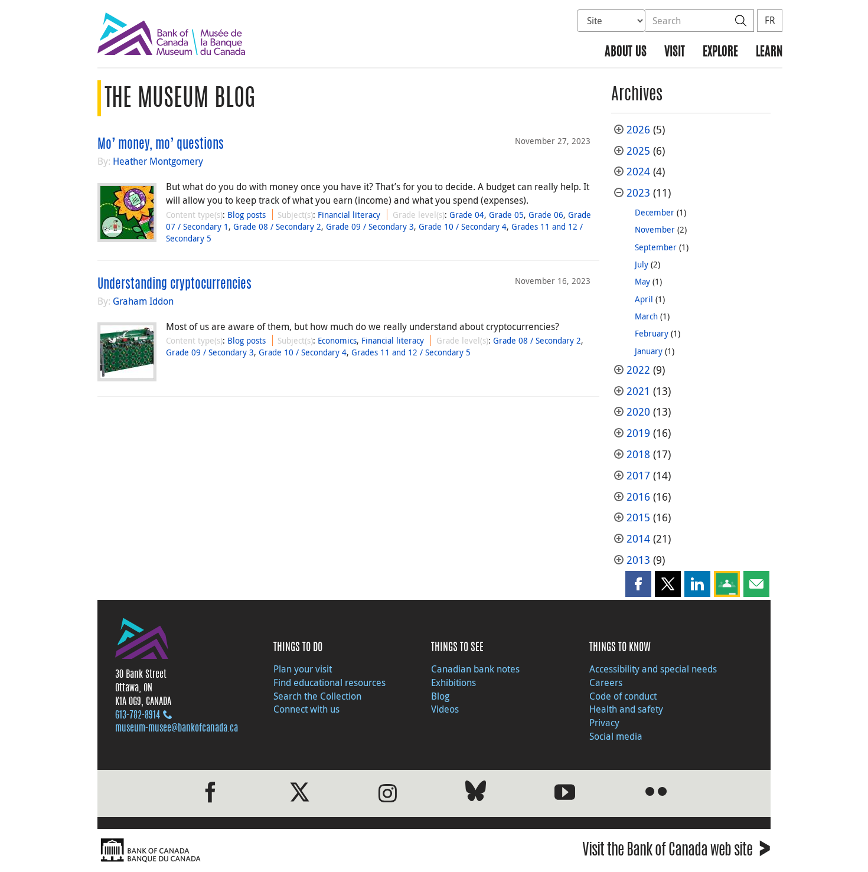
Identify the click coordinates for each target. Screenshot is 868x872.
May (642, 281)
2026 (638, 129)
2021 (638, 391)
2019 (638, 433)
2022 (638, 370)
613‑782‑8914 (137, 715)
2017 (638, 475)
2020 (638, 412)
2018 (638, 454)
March (646, 316)
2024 (638, 171)
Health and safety (626, 709)
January (649, 351)
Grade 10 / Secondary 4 (463, 226)
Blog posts (246, 214)
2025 (638, 151)
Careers (605, 682)
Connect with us (306, 709)
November (655, 229)
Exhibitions (453, 682)
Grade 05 (506, 214)
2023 (638, 193)
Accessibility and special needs (653, 668)
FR (770, 20)
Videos (445, 709)
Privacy (604, 722)
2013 (638, 560)
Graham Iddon (143, 301)
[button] (638, 584)
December (654, 212)
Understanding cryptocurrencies (174, 284)
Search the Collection (317, 696)
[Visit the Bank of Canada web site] (262, 850)
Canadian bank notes (475, 668)
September (656, 247)
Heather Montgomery (158, 161)
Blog (440, 696)
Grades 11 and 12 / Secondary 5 (411, 352)
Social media (615, 736)
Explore (720, 52)
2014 (638, 539)
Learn (769, 52)
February (651, 333)
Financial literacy (349, 214)
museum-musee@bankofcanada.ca (176, 728)
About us (626, 52)
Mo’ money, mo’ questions (160, 144)
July (641, 264)
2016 (638, 497)
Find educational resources (329, 682)
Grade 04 (466, 214)
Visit (674, 52)
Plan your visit (302, 668)
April (644, 299)
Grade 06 (545, 214)
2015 (638, 517)
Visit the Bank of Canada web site (676, 852)
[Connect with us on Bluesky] (475, 793)
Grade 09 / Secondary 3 (370, 226)
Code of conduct (623, 696)
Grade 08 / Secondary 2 (277, 226)
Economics (337, 340)
